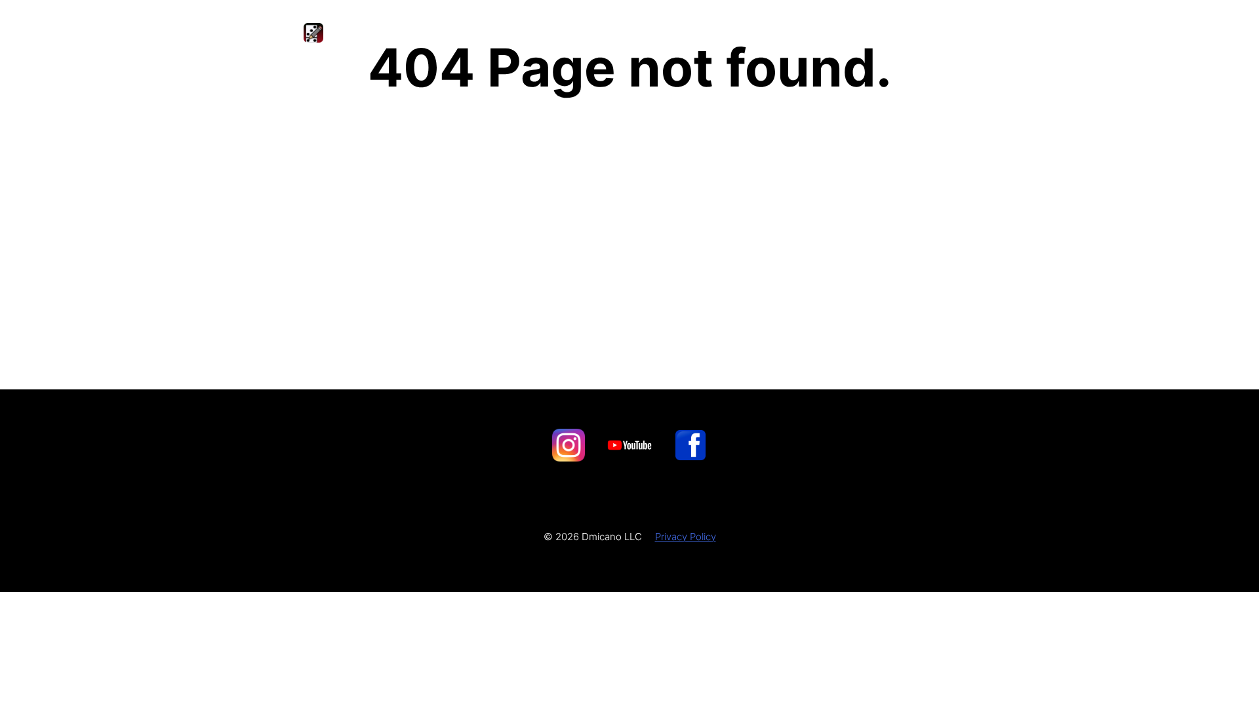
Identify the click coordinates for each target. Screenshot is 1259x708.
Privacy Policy (685, 536)
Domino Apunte (398, 32)
